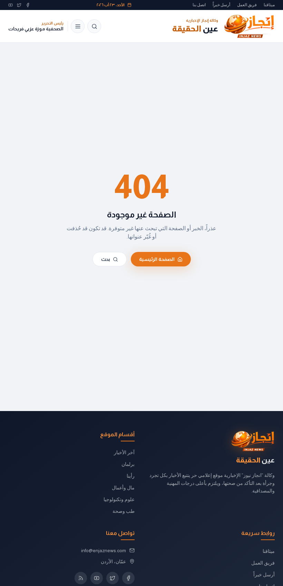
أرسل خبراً (221, 4)
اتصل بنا (199, 4)
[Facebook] (28, 5)
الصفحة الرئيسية (157, 259)
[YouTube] (10, 5)
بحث (105, 259)
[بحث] (94, 26)
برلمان (128, 464)
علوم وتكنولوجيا (119, 499)
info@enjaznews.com (103, 550)
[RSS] (81, 578)
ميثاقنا (269, 4)
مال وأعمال (123, 487)
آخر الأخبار (124, 452)
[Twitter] (19, 5)
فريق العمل (247, 4)
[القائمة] (78, 26)
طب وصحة (124, 511)
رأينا (131, 476)
